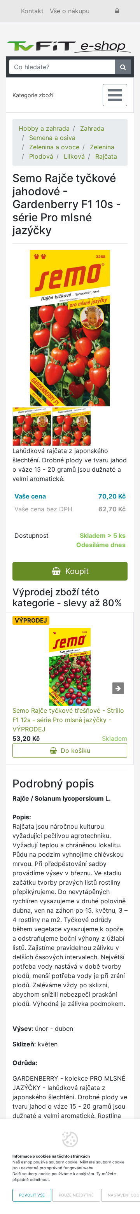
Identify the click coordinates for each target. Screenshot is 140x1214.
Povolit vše (32, 1195)
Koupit (75, 571)
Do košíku (73, 750)
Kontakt (32, 11)
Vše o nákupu (69, 11)
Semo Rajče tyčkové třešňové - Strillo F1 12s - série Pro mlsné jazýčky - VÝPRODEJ (68, 720)
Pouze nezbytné (76, 1195)
